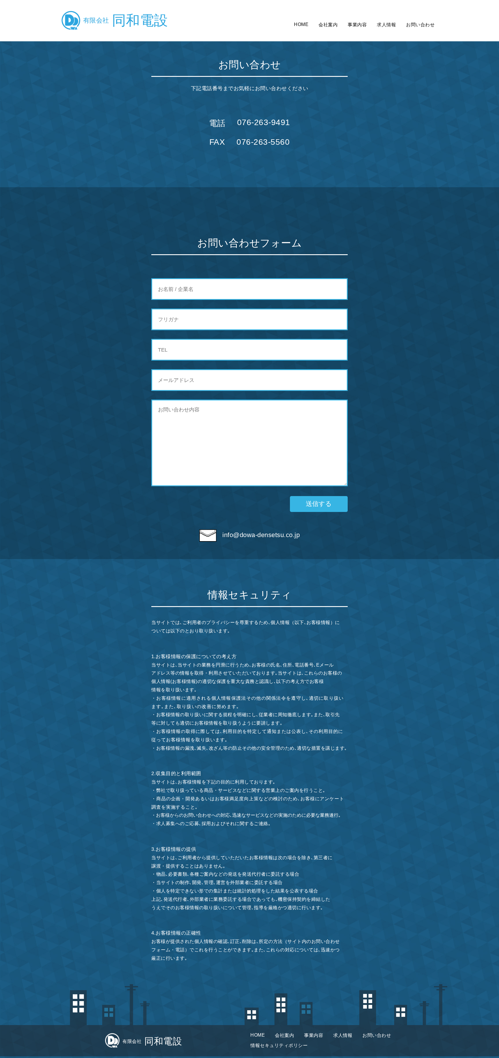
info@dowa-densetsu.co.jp (261, 535)
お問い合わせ (420, 24)
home (301, 24)
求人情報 (386, 24)
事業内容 (357, 24)
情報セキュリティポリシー (279, 1045)
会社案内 (328, 24)
